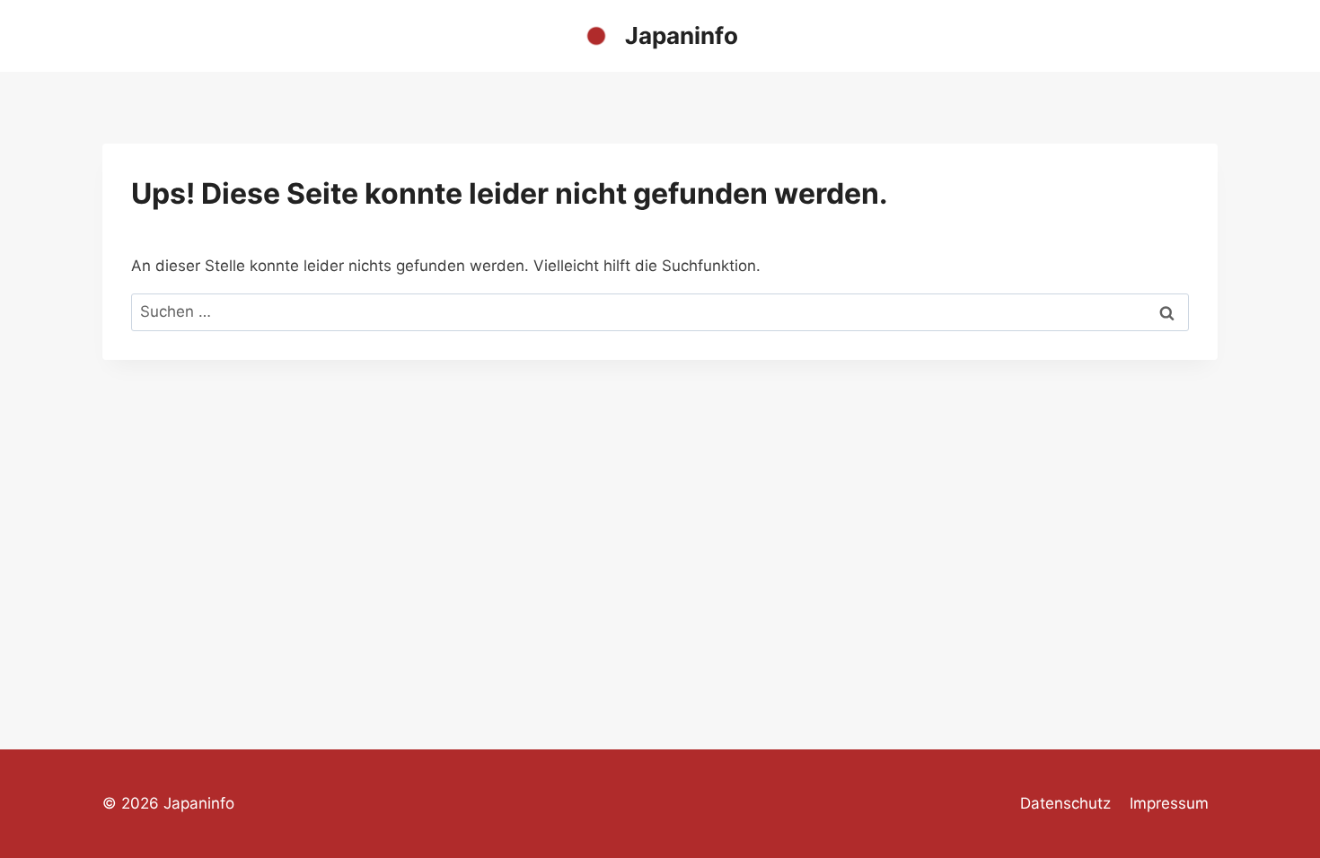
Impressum (1169, 803)
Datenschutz (1065, 803)
